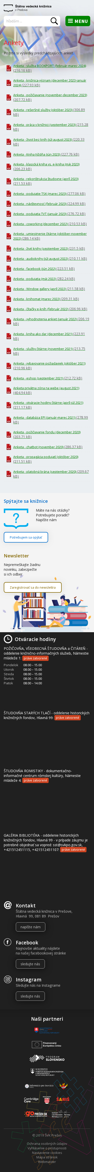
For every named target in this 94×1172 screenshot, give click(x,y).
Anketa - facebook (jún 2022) (44, 268)
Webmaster (47, 1161)
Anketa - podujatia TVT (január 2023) (49, 213)
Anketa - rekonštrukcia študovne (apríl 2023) (45, 181)
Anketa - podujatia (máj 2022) (44, 278)
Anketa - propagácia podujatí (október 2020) (45, 459)
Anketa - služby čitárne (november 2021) (49, 351)
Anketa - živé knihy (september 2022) (49, 248)
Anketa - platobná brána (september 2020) (51, 474)
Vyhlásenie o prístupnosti (47, 1148)
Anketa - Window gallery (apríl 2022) (49, 288)
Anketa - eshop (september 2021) (47, 378)
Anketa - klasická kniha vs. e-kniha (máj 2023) (46, 166)
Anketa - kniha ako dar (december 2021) (49, 336)
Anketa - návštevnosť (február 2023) (49, 203)
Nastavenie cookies (47, 1152)
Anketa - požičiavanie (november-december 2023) (50, 97)
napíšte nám (31, 927)
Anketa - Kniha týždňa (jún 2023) (46, 154)
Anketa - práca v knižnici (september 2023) (50, 127)
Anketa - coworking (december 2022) (50, 223)
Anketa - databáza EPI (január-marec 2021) (50, 419)
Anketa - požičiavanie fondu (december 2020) (46, 434)
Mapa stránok (47, 1157)
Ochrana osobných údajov (47, 1143)
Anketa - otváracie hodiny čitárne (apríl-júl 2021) (48, 405)
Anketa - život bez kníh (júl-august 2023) (48, 142)
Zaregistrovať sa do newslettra (33, 587)
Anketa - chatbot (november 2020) (47, 446)
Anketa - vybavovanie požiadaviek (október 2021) (49, 365)
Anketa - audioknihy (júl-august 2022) (50, 258)
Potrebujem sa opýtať (26, 537)
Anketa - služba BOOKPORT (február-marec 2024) (49, 68)
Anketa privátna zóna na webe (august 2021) (46, 390)
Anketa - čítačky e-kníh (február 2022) (50, 308)
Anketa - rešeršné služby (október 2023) (49, 112)
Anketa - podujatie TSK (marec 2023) (49, 193)
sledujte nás (30, 964)
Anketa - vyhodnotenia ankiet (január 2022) (51, 321)
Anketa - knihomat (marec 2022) (46, 298)
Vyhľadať (54, 21)
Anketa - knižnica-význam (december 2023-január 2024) (49, 82)
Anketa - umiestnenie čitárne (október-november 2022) (50, 236)
